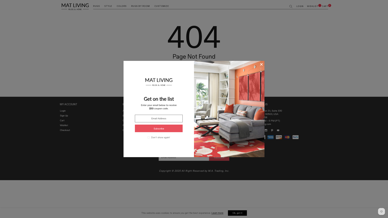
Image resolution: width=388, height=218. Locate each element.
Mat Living (159, 81)
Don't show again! (160, 137)
